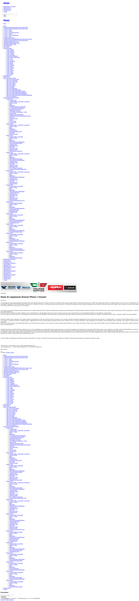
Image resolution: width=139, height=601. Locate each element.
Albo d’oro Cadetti (10, 83)
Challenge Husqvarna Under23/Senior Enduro (19, 116)
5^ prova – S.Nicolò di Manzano (10, 35)
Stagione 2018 (9, 152)
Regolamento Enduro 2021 (15, 109)
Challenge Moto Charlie (8, 37)
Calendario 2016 (13, 194)
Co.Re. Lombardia (10, 61)
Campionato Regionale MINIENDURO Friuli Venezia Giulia (17, 39)
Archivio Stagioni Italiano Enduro (11, 97)
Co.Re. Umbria (9, 73)
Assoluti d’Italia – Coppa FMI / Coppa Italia (19, 101)
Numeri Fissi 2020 (13, 134)
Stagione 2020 (9, 123)
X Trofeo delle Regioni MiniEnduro (17, 106)
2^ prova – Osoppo (7, 31)
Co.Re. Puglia (9, 66)
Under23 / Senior (13, 103)
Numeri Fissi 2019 (13, 148)
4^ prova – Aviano (7, 34)
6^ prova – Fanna (7, 36)
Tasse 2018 (11, 164)
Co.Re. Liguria (9, 60)
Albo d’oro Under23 (11, 84)
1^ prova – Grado (7, 30)
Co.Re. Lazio (9, 58)
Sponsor (11, 119)
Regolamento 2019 (13, 145)
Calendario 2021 (13, 100)
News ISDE (6, 47)
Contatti (5, 11)
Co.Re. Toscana (10, 70)
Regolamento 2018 (13, 162)
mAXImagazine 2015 (14, 209)
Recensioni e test (7, 9)
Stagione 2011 (9, 242)
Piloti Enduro (6, 76)
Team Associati (12, 122)
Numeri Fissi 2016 (13, 198)
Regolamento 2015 (13, 211)
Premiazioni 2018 (13, 166)
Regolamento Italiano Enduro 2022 (11, 43)
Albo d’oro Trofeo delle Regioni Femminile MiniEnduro (19, 95)
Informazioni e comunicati (9, 6)
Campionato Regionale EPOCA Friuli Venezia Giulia (15, 40)
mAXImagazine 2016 (14, 192)
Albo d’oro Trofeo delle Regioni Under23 (15, 91)
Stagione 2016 (9, 185)
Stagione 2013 (9, 224)
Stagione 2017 (9, 170)
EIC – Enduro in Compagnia (15, 168)
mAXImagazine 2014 (14, 222)
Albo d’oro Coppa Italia (11, 82)
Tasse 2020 (11, 132)
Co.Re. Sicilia (9, 69)
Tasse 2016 (11, 196)
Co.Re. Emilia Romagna (12, 56)
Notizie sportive (7, 7)
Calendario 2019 (13, 144)
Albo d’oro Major (10, 87)
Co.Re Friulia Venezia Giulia (13, 57)
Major (10, 104)
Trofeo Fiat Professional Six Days (17, 200)
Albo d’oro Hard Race (11, 96)
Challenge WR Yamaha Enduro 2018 (17, 169)
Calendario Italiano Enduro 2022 (10, 41)
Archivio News (6, 10)
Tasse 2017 (11, 181)
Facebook (8, 352)
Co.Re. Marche (9, 63)
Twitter (12, 352)
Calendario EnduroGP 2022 (9, 44)
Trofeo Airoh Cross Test (14, 110)
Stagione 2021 (9, 99)
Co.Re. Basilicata (10, 52)
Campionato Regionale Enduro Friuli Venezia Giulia (15, 28)
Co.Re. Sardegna (10, 67)
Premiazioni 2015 (13, 212)
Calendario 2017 (13, 178)
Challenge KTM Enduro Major (16, 114)
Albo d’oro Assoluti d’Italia (12, 79)
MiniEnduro (12, 105)
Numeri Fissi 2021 (13, 118)
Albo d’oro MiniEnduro (11, 88)
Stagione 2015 (9, 201)
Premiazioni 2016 (13, 199)
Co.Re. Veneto (9, 74)
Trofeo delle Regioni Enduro (15, 143)
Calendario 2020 (13, 130)
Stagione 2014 (9, 213)
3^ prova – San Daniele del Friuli (11, 32)
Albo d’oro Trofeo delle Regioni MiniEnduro (16, 93)
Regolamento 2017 (13, 179)
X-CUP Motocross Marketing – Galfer (18, 112)
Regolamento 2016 (13, 195)
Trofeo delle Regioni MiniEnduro (17, 142)
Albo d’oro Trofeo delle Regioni (13, 89)
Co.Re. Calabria (10, 53)
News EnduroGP (7, 45)
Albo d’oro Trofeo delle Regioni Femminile (16, 92)
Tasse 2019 (11, 147)
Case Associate (12, 121)
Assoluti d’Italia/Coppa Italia (15, 203)
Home (6, 3)
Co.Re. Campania (10, 54)
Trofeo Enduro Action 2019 (15, 151)
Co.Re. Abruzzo (10, 49)
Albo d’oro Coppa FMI (11, 80)
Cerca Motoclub (7, 75)
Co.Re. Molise (9, 62)
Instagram (11, 599)
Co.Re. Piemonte (10, 65)
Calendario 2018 (13, 161)
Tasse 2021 (11, 117)
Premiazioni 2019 (13, 149)
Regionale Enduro (7, 48)
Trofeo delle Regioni (14, 239)
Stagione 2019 (9, 135)
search (5, 16)
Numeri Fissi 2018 (13, 165)
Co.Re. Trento (9, 71)
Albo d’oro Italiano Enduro (9, 78)
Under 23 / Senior (13, 155)
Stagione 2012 (9, 233)
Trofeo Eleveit (12, 113)
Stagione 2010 (9, 251)
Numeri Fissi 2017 (13, 182)
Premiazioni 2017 (13, 183)
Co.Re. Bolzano (10, 50)
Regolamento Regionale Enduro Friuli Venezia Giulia (15, 27)
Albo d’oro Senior (10, 86)
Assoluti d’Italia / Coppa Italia (16, 136)
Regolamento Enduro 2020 (15, 131)
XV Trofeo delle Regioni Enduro (16, 108)
